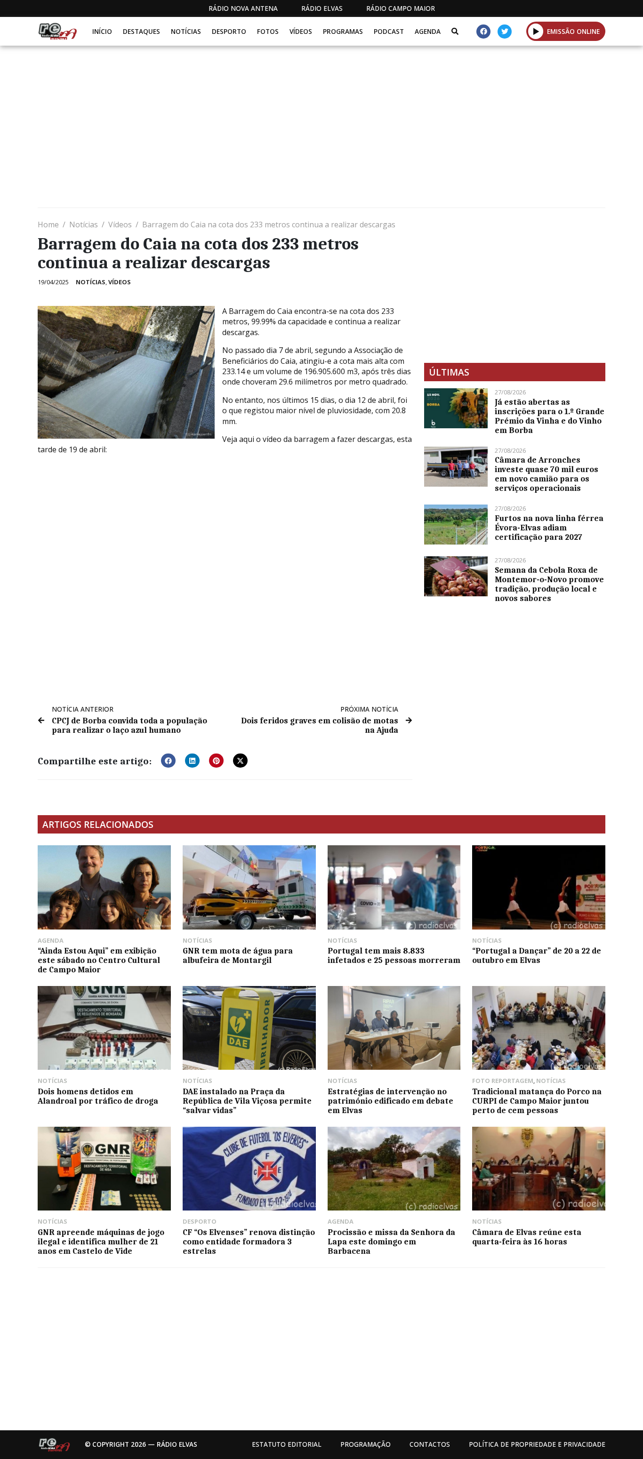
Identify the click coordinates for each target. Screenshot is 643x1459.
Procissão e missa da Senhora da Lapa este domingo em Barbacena (391, 1241)
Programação (365, 1444)
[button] (535, 31)
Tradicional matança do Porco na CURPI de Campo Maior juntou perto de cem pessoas (537, 1101)
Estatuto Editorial (287, 1444)
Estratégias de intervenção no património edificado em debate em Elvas (390, 1101)
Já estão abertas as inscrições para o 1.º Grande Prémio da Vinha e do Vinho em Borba (549, 416)
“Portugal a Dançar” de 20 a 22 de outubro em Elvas (536, 955)
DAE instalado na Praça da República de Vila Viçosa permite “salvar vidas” (247, 1101)
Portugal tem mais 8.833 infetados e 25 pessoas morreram (394, 955)
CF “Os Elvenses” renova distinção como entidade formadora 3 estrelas (249, 1241)
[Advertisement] (320, 130)
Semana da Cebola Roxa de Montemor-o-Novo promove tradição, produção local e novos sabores (549, 584)
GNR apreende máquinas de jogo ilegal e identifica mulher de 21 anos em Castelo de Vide (101, 1241)
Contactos (430, 1444)
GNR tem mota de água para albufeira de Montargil (238, 955)
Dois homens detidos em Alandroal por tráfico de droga (98, 1096)
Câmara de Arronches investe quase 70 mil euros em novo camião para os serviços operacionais (546, 474)
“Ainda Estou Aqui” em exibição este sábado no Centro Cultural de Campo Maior (99, 960)
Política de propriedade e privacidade (537, 1444)
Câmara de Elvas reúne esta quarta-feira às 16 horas (526, 1236)
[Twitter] (505, 31)
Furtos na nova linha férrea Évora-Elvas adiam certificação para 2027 (549, 527)
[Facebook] (483, 31)
